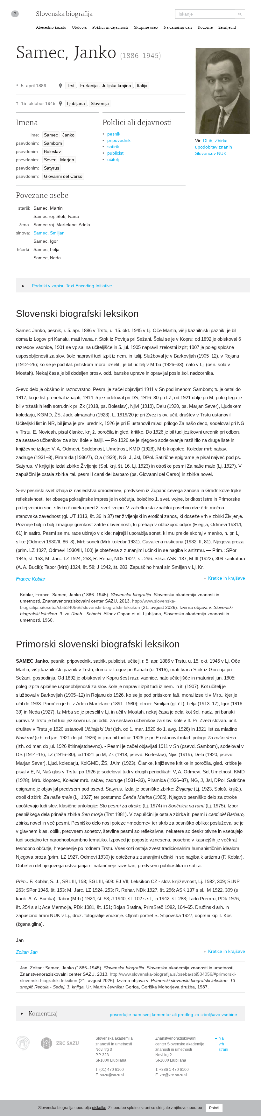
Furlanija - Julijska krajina (105, 85)
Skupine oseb (146, 28)
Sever (50, 159)
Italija (142, 85)
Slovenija (100, 103)
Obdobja (79, 28)
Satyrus (51, 168)
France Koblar (30, 579)
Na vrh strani (223, 1043)
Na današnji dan (178, 28)
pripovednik (118, 140)
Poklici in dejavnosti (110, 28)
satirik (113, 146)
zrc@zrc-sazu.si (173, 1075)
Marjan (67, 159)
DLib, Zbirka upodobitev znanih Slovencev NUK (213, 147)
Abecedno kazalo (51, 28)
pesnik (113, 133)
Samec (51, 134)
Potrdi (214, 1108)
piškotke (99, 1108)
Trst (70, 85)
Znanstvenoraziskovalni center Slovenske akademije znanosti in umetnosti (179, 1043)
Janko (68, 134)
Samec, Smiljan (49, 232)
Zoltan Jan (27, 952)
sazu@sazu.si (112, 1075)
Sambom (53, 143)
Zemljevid (227, 28)
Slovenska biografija (64, 14)
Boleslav (52, 151)
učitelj (113, 159)
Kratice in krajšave (226, 578)
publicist (115, 153)
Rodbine (205, 28)
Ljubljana (76, 103)
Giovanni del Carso (63, 176)
